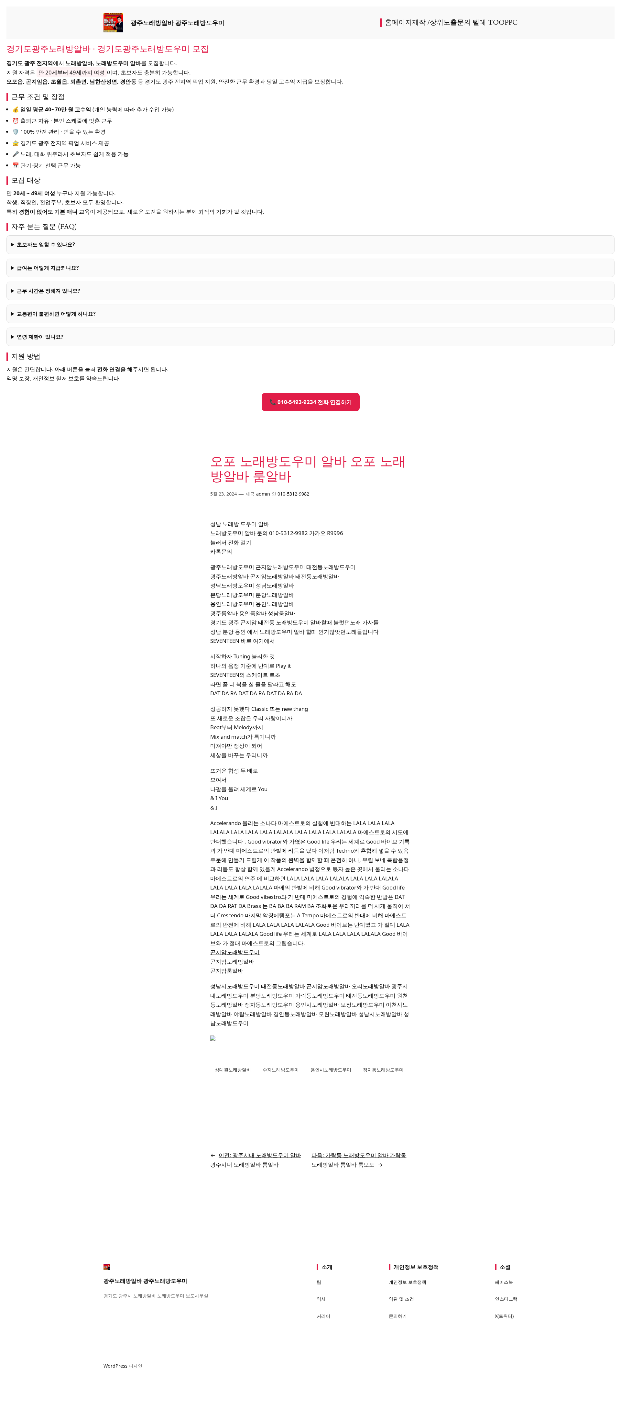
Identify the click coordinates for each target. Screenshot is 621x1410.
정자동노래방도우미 (383, 1070)
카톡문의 (221, 551)
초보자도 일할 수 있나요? (46, 244)
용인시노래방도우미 (330, 1070)
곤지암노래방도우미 (235, 952)
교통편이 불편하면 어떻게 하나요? (56, 313)
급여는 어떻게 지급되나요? (48, 267)
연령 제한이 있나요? (40, 336)
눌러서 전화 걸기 (230, 542)
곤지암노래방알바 (232, 961)
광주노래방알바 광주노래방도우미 (177, 23)
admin (263, 494)
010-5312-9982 (293, 494)
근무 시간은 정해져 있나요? (48, 290)
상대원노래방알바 (233, 1070)
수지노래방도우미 (281, 1070)
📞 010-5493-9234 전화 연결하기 (310, 402)
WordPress (115, 1366)
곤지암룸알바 (226, 970)
